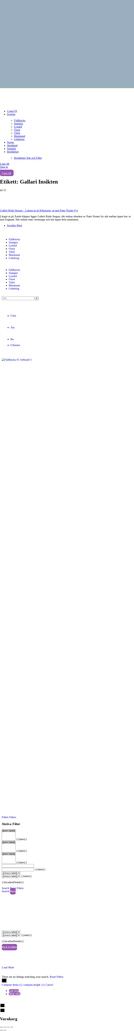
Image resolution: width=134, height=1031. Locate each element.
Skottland (12, 145)
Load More (8, 967)
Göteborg (19, 139)
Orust (17, 129)
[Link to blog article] (67, 200)
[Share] (4, 1027)
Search (5, 888)
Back (13, 891)
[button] (67, 264)
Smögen (18, 123)
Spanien (11, 148)
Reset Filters (17, 888)
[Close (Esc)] (1, 1027)
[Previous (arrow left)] (1, 1030)
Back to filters (9, 947)
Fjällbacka (19, 120)
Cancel (49, 984)
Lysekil (18, 126)
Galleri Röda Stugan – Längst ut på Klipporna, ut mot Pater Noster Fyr (39, 210)
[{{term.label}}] (8, 830)
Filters (5, 817)
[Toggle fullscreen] (8, 1027)
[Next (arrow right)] (4, 1030)
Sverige (11, 114)
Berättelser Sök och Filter (28, 157)
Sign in (4, 167)
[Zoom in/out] (11, 1027)
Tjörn (17, 132)
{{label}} (21, 839)
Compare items (23, 984)
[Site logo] (26, 95)
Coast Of (12, 111)
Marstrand (19, 136)
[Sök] (37, 298)
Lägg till (4, 163)
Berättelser (13, 151)
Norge (10, 142)
